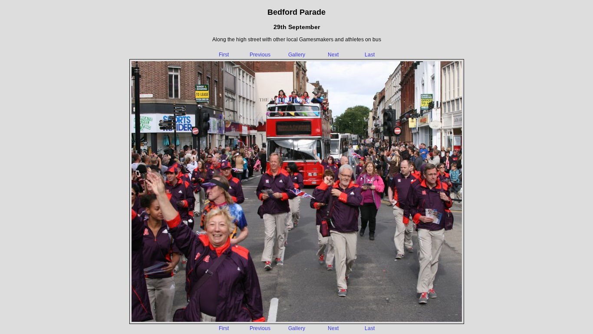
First (224, 55)
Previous (260, 55)
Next (333, 55)
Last (370, 55)
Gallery (296, 55)
